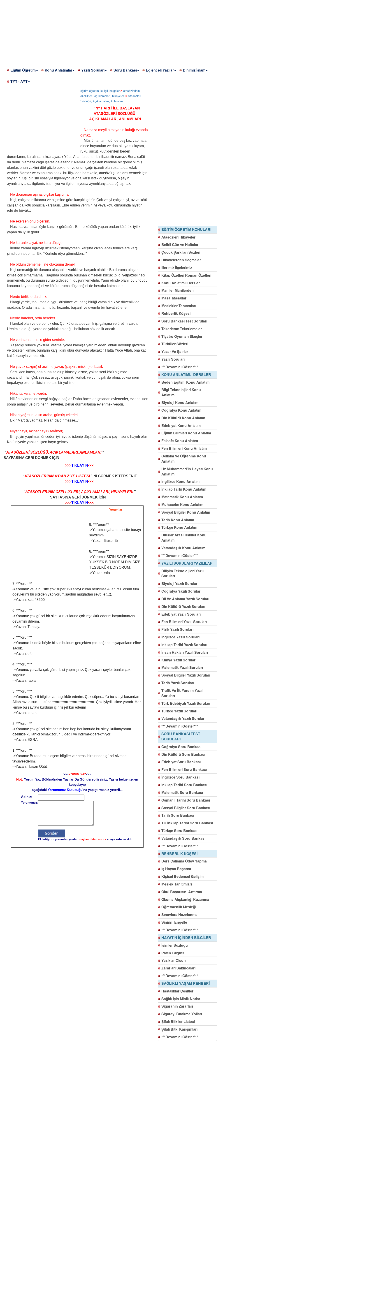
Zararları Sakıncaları (178, 968)
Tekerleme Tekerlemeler (181, 328)
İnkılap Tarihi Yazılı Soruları (184, 644)
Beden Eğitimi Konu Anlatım (185, 382)
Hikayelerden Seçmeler (181, 259)
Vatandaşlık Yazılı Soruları (183, 718)
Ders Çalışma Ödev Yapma (184, 861)
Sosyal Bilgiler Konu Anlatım (185, 512)
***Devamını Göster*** (179, 366)
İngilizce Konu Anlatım (180, 481)
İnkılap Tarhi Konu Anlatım (183, 489)
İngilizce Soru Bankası (180, 777)
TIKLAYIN (79, 465)
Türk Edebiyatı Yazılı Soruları (185, 703)
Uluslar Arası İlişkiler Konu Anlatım (184, 537)
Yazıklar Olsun (173, 960)
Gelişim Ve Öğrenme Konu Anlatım (183, 458)
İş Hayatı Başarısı (176, 868)
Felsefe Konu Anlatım (179, 440)
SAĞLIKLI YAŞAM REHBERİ (185, 983)
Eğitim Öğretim (23, 70)
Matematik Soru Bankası (182, 792)
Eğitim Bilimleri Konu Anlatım (186, 433)
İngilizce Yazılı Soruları (180, 637)
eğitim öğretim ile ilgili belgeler (100, 91)
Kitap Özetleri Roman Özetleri (186, 275)
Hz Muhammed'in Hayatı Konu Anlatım (187, 471)
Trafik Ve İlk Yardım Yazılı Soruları (182, 693)
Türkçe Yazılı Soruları (179, 711)
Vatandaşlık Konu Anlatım (183, 547)
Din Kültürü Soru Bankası (183, 754)
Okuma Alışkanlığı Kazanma (185, 899)
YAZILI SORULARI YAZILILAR (187, 563)
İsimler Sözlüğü (174, 945)
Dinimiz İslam (194, 70)
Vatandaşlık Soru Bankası (183, 838)
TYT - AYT (19, 81)
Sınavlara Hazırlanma (179, 914)
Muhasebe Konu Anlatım (182, 504)
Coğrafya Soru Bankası (181, 746)
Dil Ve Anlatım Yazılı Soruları (185, 598)
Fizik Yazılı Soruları (177, 629)
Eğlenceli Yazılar (160, 70)
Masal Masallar (173, 298)
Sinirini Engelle (174, 922)
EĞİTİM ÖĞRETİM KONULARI (186, 229)
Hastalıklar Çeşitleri (177, 991)
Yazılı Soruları (92, 70)
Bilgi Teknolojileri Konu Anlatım (181, 392)
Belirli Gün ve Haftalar (179, 244)
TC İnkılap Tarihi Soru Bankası (187, 822)
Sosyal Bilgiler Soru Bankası (185, 807)
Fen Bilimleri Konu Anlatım (184, 448)
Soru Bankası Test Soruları (184, 321)
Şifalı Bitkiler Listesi (178, 1021)
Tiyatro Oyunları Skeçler (181, 336)
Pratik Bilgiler (172, 952)
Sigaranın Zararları (177, 1006)
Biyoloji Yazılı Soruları (179, 583)
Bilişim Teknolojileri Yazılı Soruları (182, 573)
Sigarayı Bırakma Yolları (181, 1013)
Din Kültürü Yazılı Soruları (183, 606)
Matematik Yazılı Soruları (182, 667)
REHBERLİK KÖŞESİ (179, 853)
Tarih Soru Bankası (177, 815)
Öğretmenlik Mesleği (178, 906)
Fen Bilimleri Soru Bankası (184, 769)
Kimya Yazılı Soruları (178, 660)
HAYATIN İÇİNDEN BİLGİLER (186, 937)
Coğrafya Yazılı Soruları (181, 591)
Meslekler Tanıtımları (178, 305)
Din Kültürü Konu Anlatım (183, 417)
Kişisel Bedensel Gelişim (182, 876)
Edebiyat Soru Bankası (181, 761)
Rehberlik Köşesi (175, 313)
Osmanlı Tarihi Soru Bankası (185, 800)
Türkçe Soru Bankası (179, 830)
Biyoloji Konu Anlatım (179, 402)
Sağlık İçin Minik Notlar (180, 998)
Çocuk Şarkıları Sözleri (180, 252)
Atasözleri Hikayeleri (178, 237)
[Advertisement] (135, 31)
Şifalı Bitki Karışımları (179, 1029)
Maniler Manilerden (177, 290)
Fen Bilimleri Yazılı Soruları (184, 621)
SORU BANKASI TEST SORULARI (180, 736)
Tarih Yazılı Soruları (177, 682)
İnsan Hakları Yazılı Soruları (184, 652)
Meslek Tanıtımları (176, 884)
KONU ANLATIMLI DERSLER (186, 374)
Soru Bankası (125, 70)
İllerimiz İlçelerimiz (176, 267)
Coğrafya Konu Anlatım (181, 410)
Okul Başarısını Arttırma (181, 891)
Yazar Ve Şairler (174, 351)
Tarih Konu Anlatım (177, 519)
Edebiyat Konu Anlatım (181, 425)
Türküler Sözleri (174, 343)
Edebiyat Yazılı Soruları (181, 614)
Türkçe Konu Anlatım (179, 527)
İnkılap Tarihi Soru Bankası (184, 784)
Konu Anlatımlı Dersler (180, 282)
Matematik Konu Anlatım (182, 496)
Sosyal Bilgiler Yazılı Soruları (185, 675)
